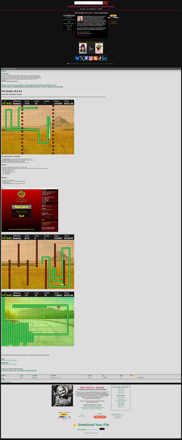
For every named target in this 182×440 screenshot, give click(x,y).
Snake (5, 381)
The (2, 381)
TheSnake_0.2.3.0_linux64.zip (9, 360)
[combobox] (88, 2)
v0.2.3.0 (9, 381)
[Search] (105, 2)
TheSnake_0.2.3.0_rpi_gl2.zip (9, 364)
